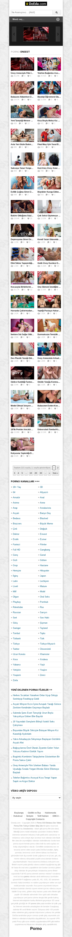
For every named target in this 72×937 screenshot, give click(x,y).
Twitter (16, 649)
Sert (15, 617)
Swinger (17, 628)
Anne (42, 502)
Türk (42, 638)
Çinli (15, 529)
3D (41, 487)
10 (31, 473)
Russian (17, 612)
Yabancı (17, 664)
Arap (15, 508)
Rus (42, 607)
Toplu (42, 633)
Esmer (43, 539)
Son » (55, 473)
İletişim (29, 816)
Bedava (16, 518)
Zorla (15, 680)
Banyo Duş (45, 513)
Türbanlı (17, 638)
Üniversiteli (45, 649)
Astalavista (45, 508)
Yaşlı (42, 664)
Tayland (44, 628)
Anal (42, 497)
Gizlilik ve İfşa (34, 813)
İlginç (15, 576)
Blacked (44, 518)
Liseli (15, 586)
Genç (15, 555)
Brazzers (17, 523)
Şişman (43, 623)
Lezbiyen (44, 581)
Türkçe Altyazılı (47, 643)
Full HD (16, 549)
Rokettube (18, 607)
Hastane (44, 565)
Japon (43, 576)
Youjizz (43, 670)
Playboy (17, 602)
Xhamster (44, 654)
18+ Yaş (17, 487)
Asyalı (16, 513)
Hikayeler (44, 570)
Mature (43, 586)
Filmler (43, 544)
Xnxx (15, 659)
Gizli (15, 560)
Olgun (16, 596)
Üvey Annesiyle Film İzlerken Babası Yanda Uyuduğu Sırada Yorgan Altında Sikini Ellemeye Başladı (36, 769)
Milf (14, 591)
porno (26, 876)
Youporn (17, 675)
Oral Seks (45, 596)
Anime (16, 502)
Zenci (42, 675)
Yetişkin (17, 670)
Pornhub (44, 602)
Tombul (16, 633)
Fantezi (16, 544)
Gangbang (45, 549)
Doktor (16, 534)
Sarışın (43, 612)
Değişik (43, 529)
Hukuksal (17, 816)
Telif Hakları (43, 816)
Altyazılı (44, 492)
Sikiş (15, 623)
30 (41, 473)
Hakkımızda (50, 813)
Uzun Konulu (19, 654)
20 (36, 473)
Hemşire (17, 570)
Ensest (43, 534)
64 (14, 492)
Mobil (42, 591)
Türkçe (16, 643)
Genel (43, 555)
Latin (15, 581)
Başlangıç (19, 813)
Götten (43, 560)
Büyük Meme (46, 523)
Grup (15, 565)
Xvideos (44, 659)
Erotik (16, 539)
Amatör (16, 497)
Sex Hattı (44, 617)
